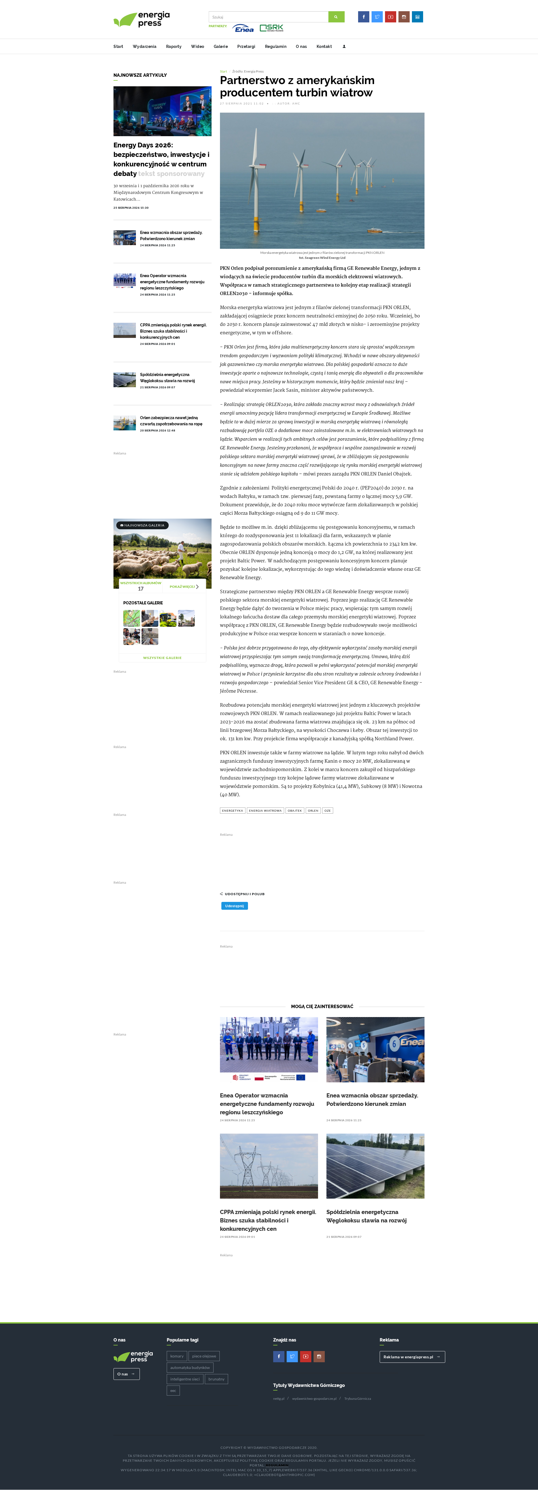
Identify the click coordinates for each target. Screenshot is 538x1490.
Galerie (221, 46)
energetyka (232, 810)
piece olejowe (204, 1356)
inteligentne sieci (185, 1379)
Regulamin (276, 46)
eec (173, 1390)
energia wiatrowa (265, 810)
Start (118, 46)
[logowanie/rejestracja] (342, 46)
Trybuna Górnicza (357, 1398)
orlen (313, 810)
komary (177, 1356)
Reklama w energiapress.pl (409, 1356)
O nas (301, 46)
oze (327, 810)
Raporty (174, 46)
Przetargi (246, 46)
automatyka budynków (190, 1367)
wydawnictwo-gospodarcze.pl (314, 1398)
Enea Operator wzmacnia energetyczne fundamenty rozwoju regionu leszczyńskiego (267, 1104)
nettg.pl (278, 1398)
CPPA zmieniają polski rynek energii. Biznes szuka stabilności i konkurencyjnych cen (268, 1220)
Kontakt (324, 46)
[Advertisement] (322, 859)
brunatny (216, 1379)
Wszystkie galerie (162, 658)
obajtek (295, 810)
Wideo (197, 46)
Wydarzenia (145, 46)
